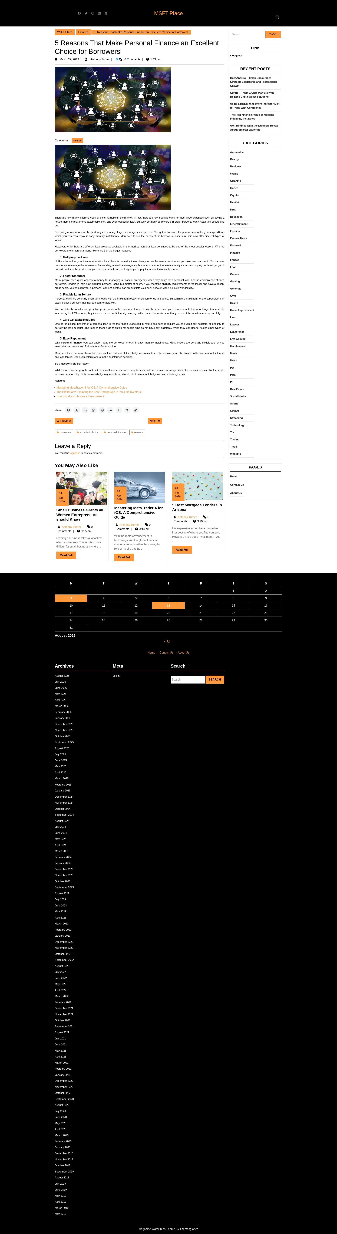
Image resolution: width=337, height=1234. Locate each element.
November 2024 (64, 802)
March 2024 (61, 850)
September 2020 (64, 1098)
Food (233, 267)
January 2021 (62, 1074)
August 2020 (62, 1104)
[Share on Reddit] (110, 410)
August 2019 (62, 1177)
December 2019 (64, 1153)
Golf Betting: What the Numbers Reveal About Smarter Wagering (254, 127)
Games (234, 274)
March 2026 (61, 705)
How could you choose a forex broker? (80, 396)
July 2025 (60, 754)
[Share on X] (76, 410)
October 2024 (62, 808)
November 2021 (64, 1014)
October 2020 (62, 1092)
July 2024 (60, 826)
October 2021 (62, 1020)
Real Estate (237, 389)
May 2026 (60, 693)
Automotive (237, 152)
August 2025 (62, 748)
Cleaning (235, 180)
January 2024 (62, 863)
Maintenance (238, 346)
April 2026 (60, 699)
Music (233, 353)
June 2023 (61, 905)
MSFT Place (168, 13)
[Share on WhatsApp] (93, 410)
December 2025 (64, 724)
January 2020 (62, 1147)
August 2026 (62, 675)
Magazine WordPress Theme (157, 1229)
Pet (232, 367)
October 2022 (62, 953)
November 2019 (64, 1159)
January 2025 (62, 790)
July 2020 (60, 1111)
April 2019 (60, 1201)
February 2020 (63, 1141)
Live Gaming (238, 338)
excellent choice (89, 432)
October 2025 (62, 736)
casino (234, 173)
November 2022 (64, 947)
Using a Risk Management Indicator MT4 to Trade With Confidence (255, 105)
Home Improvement (242, 310)
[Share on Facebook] (68, 410)
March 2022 (61, 996)
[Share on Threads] (127, 410)
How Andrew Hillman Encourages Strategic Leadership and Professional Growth (253, 81)
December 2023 (64, 869)
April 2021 (60, 1056)
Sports (234, 403)
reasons (139, 432)
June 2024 (61, 832)
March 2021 (61, 1062)
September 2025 (64, 742)
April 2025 (60, 772)
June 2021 (61, 1044)
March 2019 (61, 1207)
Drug (233, 209)
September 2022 (64, 959)
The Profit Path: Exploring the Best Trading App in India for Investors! (99, 391)
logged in (75, 452)
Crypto (234, 195)
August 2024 (62, 820)
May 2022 (60, 984)
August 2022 (62, 965)
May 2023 (60, 911)
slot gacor (236, 55)
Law (232, 317)
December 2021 (64, 1008)
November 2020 (64, 1086)
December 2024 (64, 796)
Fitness (234, 259)
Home (233, 476)
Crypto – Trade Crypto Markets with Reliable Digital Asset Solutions (252, 94)
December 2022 (64, 941)
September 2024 (64, 814)
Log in (116, 675)
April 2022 (60, 990)
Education (236, 216)
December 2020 (64, 1080)
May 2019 (60, 1195)
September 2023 (64, 887)
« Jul (167, 641)
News (233, 360)
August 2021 (62, 1032)
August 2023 (62, 893)
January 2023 (62, 935)
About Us (236, 492)
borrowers (65, 432)
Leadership (237, 331)
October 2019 (62, 1165)
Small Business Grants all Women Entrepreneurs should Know (79, 515)
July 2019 (60, 1183)
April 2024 (60, 845)
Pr (231, 381)
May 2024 (60, 838)
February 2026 (63, 712)
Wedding (235, 453)
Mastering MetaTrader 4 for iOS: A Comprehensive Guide (92, 387)
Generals (235, 288)
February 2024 (63, 857)
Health (234, 302)
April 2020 (60, 1129)
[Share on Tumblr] (118, 410)
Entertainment (238, 223)
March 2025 (61, 778)
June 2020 (61, 1117)
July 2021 (60, 1038)
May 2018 (60, 1213)
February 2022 (63, 1002)
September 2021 (64, 1026)
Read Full (68, 556)
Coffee (234, 187)
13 (168, 605)
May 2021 (60, 1050)
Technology (237, 425)
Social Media (238, 396)
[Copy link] (135, 410)
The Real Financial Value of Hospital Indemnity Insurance (252, 116)
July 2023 (60, 899)
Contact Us (237, 484)
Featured (235, 245)
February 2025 (63, 784)
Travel (233, 446)
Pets (233, 374)
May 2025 (60, 766)
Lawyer (234, 324)
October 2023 (62, 881)
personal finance (116, 432)
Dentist (234, 202)
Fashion (235, 231)
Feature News (238, 238)
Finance (83, 32)
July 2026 (60, 681)
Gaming (235, 281)
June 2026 (61, 687)
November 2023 (64, 875)
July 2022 (60, 971)
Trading (234, 439)
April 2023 (60, 917)
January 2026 (62, 717)
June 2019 (61, 1189)
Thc (232, 432)
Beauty (234, 159)
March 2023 (61, 923)
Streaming (236, 417)
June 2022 (61, 978)
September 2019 (64, 1171)
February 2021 (63, 1068)
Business (236, 166)
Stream (234, 410)
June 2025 (61, 760)
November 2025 (64, 730)
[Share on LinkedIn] (85, 410)
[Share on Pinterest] (102, 410)
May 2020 (60, 1123)
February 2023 (63, 929)
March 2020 (61, 1135)
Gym (233, 295)
